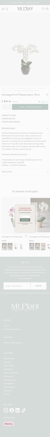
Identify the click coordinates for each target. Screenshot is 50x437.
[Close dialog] (33, 206)
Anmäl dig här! (25, 220)
